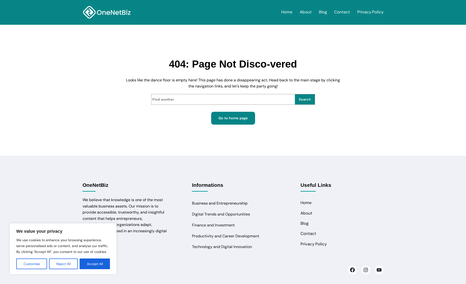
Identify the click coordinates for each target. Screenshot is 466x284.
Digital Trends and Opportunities (221, 214)
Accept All (95, 264)
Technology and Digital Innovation (222, 246)
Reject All (63, 264)
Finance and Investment (213, 225)
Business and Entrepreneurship (220, 203)
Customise (32, 264)
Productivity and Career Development (225, 236)
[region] (63, 248)
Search (305, 99)
